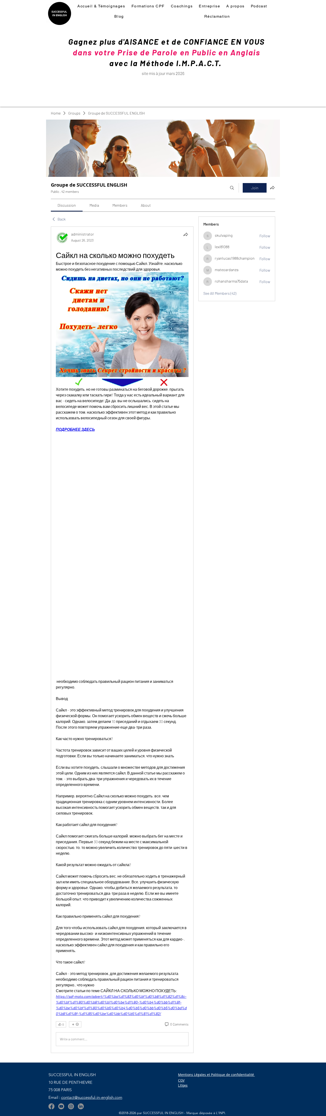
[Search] (232, 188)
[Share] (186, 234)
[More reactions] (75, 1024)
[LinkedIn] (81, 1106)
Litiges (183, 1085)
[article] (122, 639)
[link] (67, 205)
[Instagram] (71, 1106)
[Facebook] (51, 1106)
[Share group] (272, 187)
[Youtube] (61, 1106)
